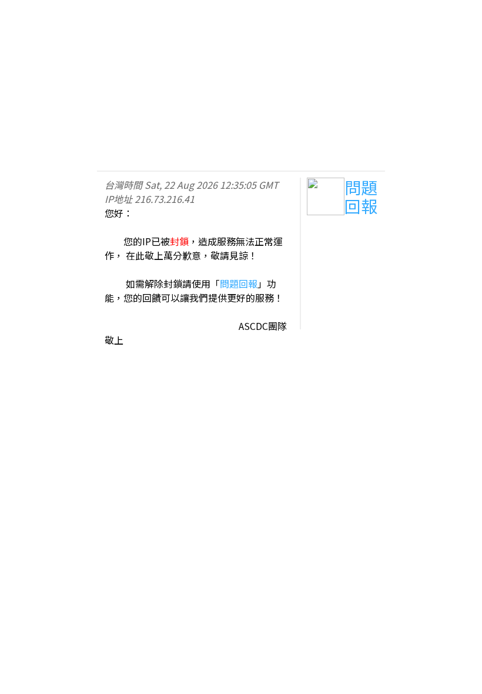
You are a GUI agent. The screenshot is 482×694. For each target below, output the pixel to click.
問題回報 (238, 283)
